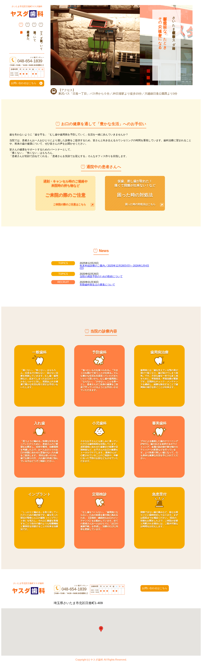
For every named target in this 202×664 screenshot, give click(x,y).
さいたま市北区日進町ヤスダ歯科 (27, 6)
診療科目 (21, 27)
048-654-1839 (29, 61)
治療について (34, 34)
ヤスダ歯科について (41, 39)
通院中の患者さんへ (28, 34)
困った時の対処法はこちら (140, 204)
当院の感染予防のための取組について (101, 276)
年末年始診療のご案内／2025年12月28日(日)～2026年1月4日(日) (114, 267)
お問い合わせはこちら (23, 83)
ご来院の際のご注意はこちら (69, 204)
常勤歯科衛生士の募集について (97, 284)
